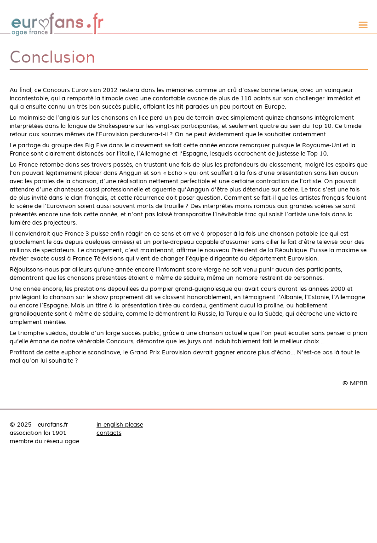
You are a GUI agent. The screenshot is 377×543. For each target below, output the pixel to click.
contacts (109, 433)
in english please (120, 424)
